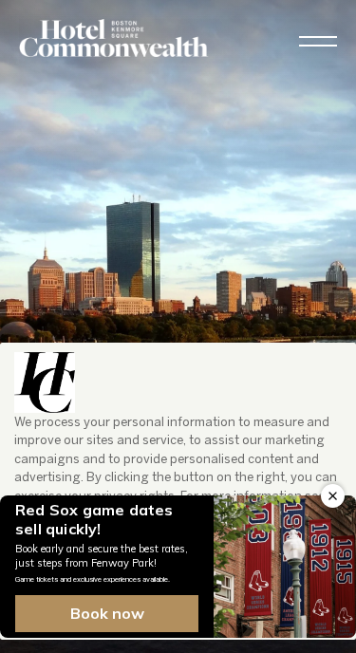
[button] (318, 41)
